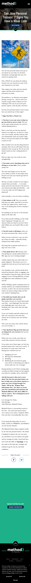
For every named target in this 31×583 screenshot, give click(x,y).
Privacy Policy (11, 573)
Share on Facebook (14, 460)
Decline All (22, 576)
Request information (15, 507)
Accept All (9, 576)
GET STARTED (15, 25)
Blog (21, 559)
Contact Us (19, 560)
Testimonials (15, 559)
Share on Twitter (21, 460)
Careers (11, 560)
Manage (15, 580)
